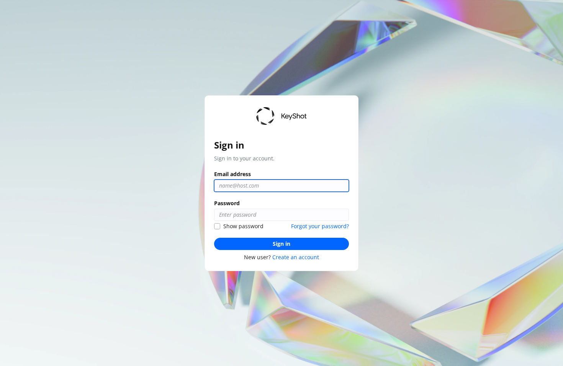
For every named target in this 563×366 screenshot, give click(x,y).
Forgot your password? (320, 226)
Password (227, 203)
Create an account (295, 257)
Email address (232, 174)
